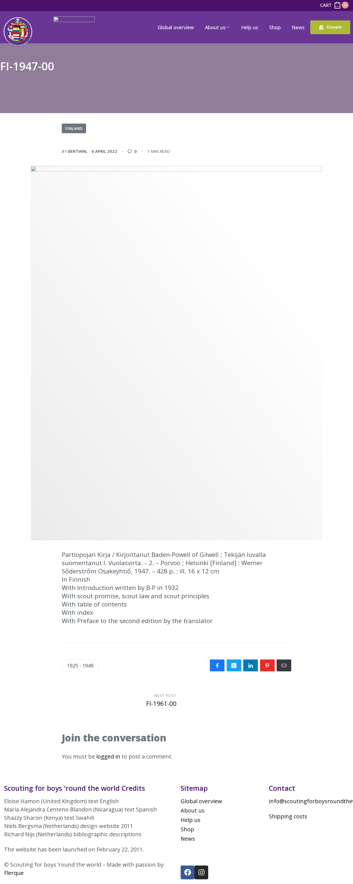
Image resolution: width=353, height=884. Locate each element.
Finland (74, 128)
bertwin (77, 151)
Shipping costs (288, 816)
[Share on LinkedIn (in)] (250, 665)
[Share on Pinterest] (267, 665)
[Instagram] (201, 872)
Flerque (14, 873)
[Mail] (284, 665)
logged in (108, 756)
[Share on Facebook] (217, 665)
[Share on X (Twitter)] (234, 665)
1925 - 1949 (80, 665)
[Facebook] (187, 872)
